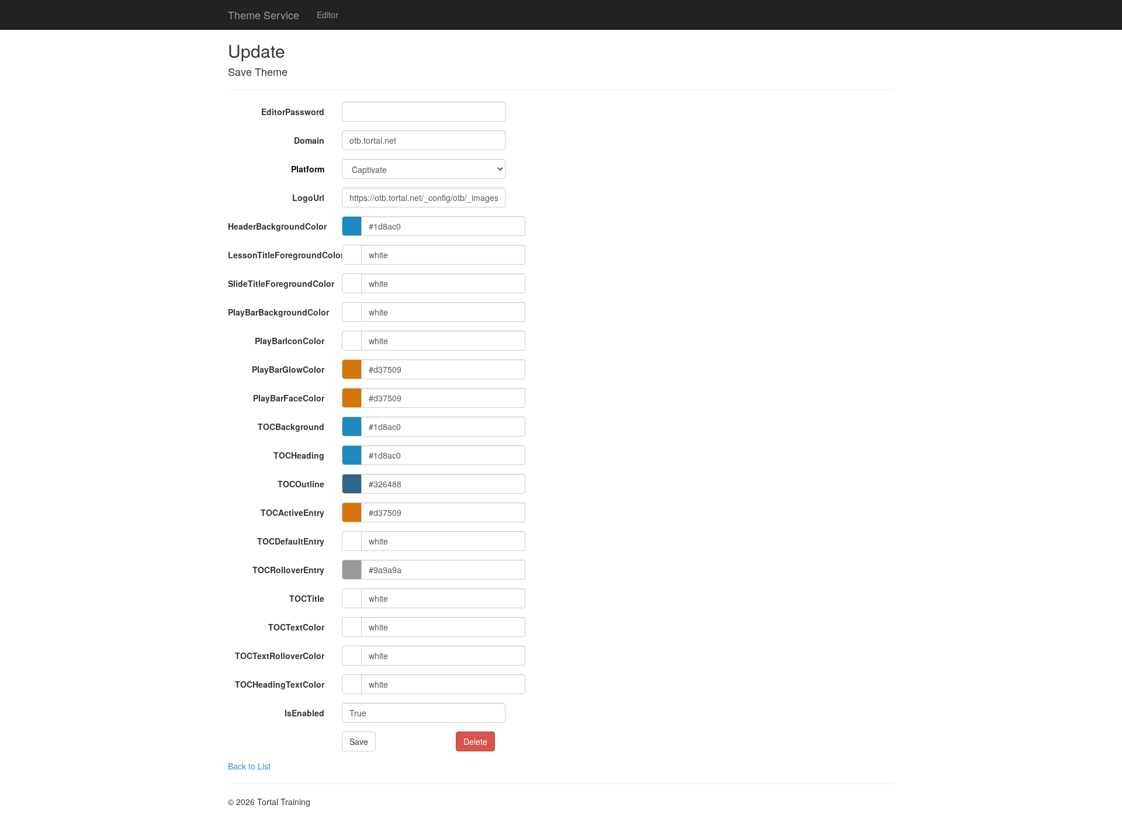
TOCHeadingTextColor (279, 684)
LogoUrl (308, 197)
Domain (309, 140)
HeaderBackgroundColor (277, 226)
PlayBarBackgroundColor (278, 312)
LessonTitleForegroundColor (280, 255)
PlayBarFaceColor (288, 398)
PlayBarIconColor (289, 340)
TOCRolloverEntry (288, 570)
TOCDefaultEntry (290, 541)
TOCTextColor (296, 627)
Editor (327, 14)
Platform (307, 169)
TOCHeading (298, 455)
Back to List (249, 766)
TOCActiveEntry (292, 512)
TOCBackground (291, 426)
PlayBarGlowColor (288, 369)
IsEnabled (304, 713)
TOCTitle (306, 598)
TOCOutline (301, 484)
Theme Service (263, 14)
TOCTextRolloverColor (279, 655)
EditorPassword (292, 111)
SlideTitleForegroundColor (280, 283)
